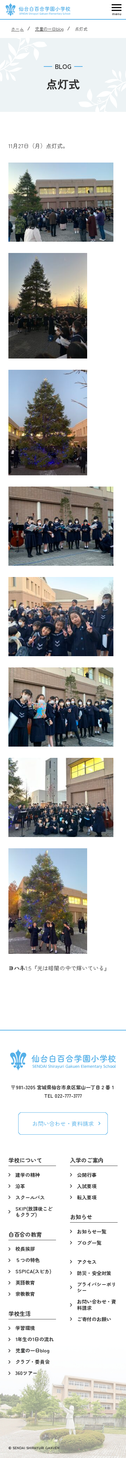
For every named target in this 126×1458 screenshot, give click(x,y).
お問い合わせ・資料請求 (63, 1123)
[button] (116, 9)
